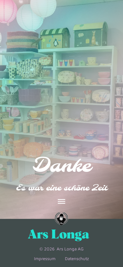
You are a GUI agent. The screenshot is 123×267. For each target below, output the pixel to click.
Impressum (45, 258)
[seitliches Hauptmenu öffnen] (61, 201)
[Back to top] (110, 222)
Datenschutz (76, 258)
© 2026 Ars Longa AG (61, 248)
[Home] (61, 218)
